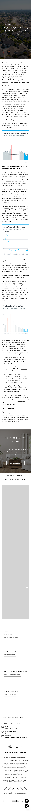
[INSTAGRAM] (9, 788)
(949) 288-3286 (9, 733)
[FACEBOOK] (5, 788)
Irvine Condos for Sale (10, 655)
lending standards (22, 180)
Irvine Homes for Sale (9, 654)
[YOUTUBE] (21, 788)
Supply (21, 93)
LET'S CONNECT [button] (15, 463)
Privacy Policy (22, 801)
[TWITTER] (17, 788)
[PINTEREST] (25, 788)
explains (24, 369)
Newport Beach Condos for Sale (12, 676)
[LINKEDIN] (13, 788)
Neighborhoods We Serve (11, 637)
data (18, 104)
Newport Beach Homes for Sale (12, 674)
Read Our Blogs (8, 635)
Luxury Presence (20, 793)
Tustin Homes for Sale (10, 694)
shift (14, 64)
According (9, 354)
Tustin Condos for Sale (10, 696)
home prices (6, 122)
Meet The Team (8, 634)
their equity (21, 401)
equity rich (17, 348)
